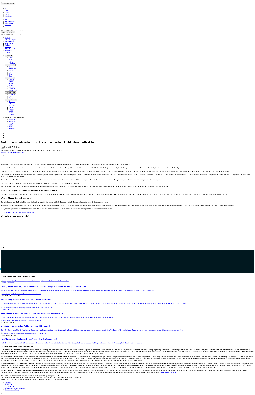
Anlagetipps (8, 50)
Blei (10, 72)
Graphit (11, 87)
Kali (10, 103)
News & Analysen (10, 39)
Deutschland (18, 212)
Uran (10, 96)
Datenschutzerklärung (12, 390)
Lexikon (7, 52)
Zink (10, 74)
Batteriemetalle (10, 78)
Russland (11, 212)
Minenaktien (9, 23)
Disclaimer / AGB (10, 386)
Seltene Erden (13, 90)
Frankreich (25, 212)
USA (2, 212)
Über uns (8, 383)
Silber (10, 59)
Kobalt (11, 83)
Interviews (8, 25)
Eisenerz (7, 14)
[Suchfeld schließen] (20, 30)
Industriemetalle (10, 65)
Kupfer (7, 9)
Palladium (12, 63)
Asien (10, 127)
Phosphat (12, 102)
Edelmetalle (9, 55)
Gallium (11, 107)
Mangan (11, 85)
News (6, 19)
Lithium (7, 12)
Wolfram (11, 109)
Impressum (8, 384)
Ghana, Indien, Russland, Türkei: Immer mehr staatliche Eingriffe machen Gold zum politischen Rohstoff (44, 286)
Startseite (7, 38)
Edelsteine (12, 114)
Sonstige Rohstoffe (11, 100)
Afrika (11, 125)
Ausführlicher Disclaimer (169, 372)
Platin (10, 61)
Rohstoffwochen (10, 21)
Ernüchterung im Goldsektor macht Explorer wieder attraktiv (26, 299)
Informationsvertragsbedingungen (15, 388)
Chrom (11, 111)
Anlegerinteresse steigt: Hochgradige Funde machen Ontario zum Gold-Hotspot (33, 313)
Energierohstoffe (10, 92)
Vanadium (12, 89)
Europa (11, 123)
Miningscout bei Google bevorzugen (12, 152)
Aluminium (8, 16)
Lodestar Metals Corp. (8, 282)
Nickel (11, 81)
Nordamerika (13, 119)
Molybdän (12, 105)
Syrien (34, 212)
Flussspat (12, 112)
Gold (6, 11)
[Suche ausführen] (22, 30)
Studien (7, 45)
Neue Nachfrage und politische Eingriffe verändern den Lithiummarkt (29, 339)
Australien (12, 128)
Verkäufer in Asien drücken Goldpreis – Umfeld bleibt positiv (26, 326)
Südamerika (12, 121)
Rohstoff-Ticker (10, 48)
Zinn (10, 76)
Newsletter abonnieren (8, 3)
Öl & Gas (12, 94)
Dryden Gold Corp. (7, 309)
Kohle (11, 98)
